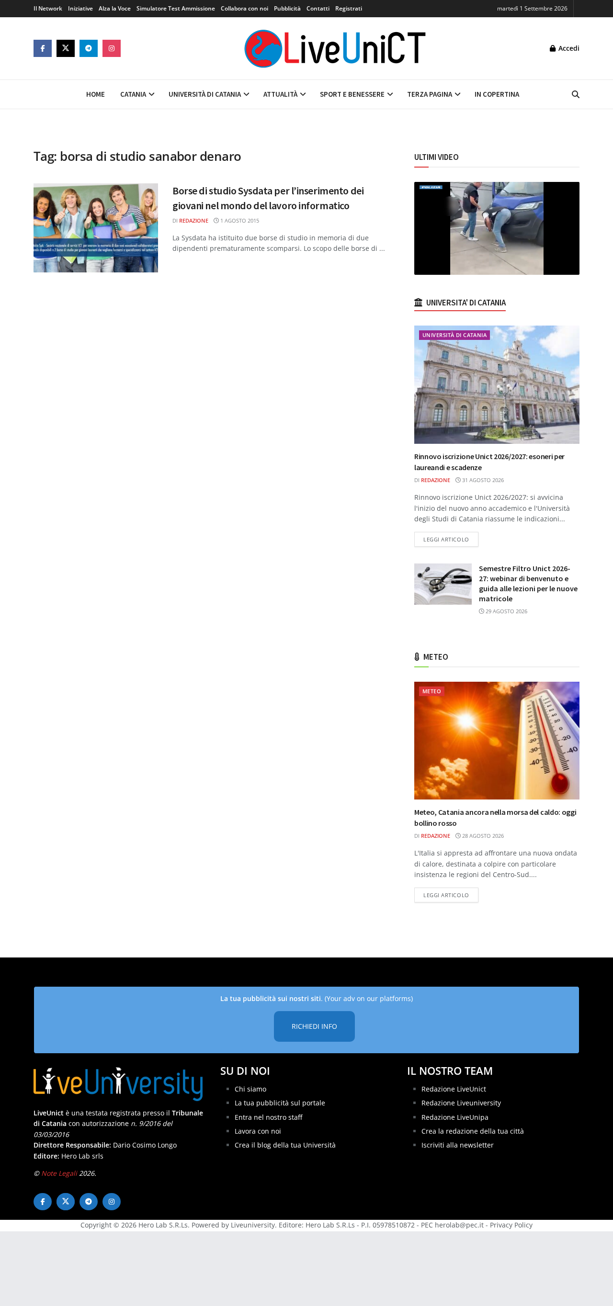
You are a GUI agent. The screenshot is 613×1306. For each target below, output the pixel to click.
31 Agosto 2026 (482, 480)
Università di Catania (205, 94)
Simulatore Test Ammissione (175, 8)
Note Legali (59, 1173)
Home (95, 94)
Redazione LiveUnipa (454, 1117)
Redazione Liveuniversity (461, 1102)
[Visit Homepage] (335, 48)
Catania (133, 94)
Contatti (317, 8)
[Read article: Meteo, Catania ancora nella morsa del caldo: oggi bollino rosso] (496, 741)
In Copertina (497, 94)
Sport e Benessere (352, 94)
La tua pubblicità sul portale (280, 1102)
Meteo (431, 691)
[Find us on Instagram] (111, 48)
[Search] (575, 94)
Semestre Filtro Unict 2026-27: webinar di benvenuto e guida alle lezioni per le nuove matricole (528, 583)
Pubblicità (287, 8)
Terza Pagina (429, 94)
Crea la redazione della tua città (472, 1131)
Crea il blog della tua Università (285, 1144)
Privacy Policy (511, 1224)
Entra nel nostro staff (268, 1117)
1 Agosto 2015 (239, 220)
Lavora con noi (258, 1131)
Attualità (280, 94)
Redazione (193, 220)
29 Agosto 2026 (505, 611)
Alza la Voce (115, 8)
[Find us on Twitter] (66, 48)
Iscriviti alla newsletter (457, 1144)
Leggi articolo (450, 539)
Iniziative (80, 8)
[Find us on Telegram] (88, 48)
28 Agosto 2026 (482, 835)
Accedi (567, 48)
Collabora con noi (244, 8)
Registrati (348, 8)
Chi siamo (250, 1088)
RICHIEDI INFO (314, 1026)
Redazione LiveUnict (453, 1088)
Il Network (48, 8)
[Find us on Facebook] (43, 48)
